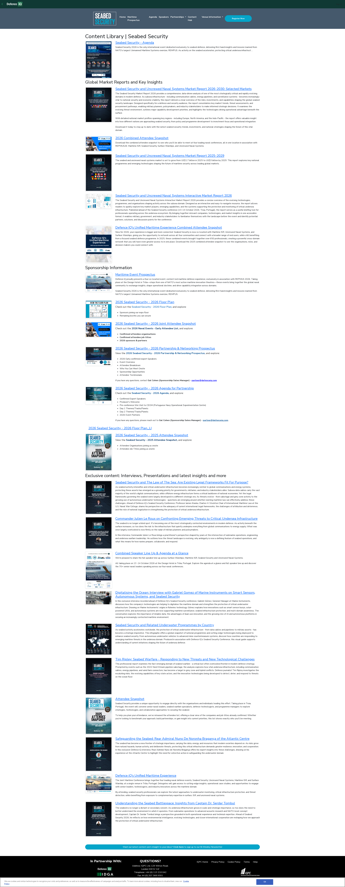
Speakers (164, 16)
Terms (247, 861)
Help (255, 861)
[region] (172, 882)
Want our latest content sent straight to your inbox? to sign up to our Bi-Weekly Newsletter (172, 846)
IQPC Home (202, 861)
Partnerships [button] (177, 16)
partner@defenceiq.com (215, 420)
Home (123, 16)
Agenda (153, 16)
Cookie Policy (234, 861)
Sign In (339, 4)
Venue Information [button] (211, 16)
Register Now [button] (238, 18)
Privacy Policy (217, 861)
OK (265, 882)
